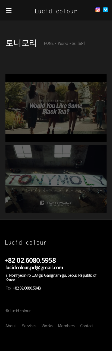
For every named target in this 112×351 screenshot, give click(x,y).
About (10, 325)
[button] (9, 10)
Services (29, 325)
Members (66, 325)
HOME (49, 43)
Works (63, 43)
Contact (87, 325)
